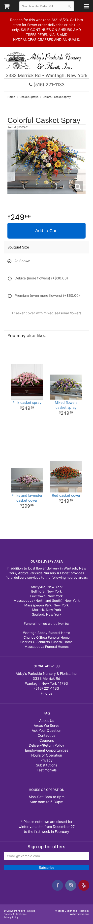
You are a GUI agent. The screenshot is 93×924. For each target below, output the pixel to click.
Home (11, 97)
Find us (46, 693)
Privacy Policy (11, 917)
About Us (46, 720)
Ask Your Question (46, 730)
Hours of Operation (46, 755)
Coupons (46, 740)
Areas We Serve (46, 725)
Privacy (46, 760)
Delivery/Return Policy (46, 745)
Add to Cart (46, 230)
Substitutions (46, 765)
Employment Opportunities (46, 750)
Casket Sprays (29, 97)
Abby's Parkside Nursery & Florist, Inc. (46, 60)
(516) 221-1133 (48, 84)
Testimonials (47, 770)
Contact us (46, 735)
